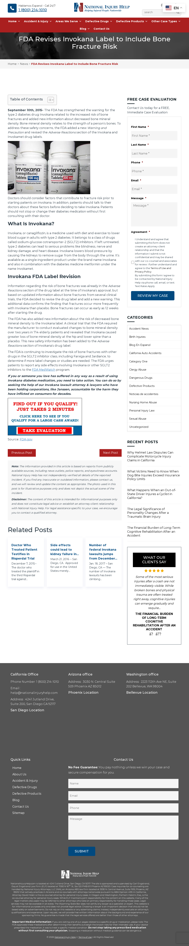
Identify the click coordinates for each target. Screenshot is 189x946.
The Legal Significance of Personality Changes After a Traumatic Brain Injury (148, 513)
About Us (19, 770)
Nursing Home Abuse (143, 402)
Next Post (110, 452)
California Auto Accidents (145, 353)
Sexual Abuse (137, 418)
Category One (138, 361)
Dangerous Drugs (140, 377)
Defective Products (130, 21)
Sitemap (18, 809)
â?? (158, 630)
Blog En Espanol (139, 345)
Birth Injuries (137, 336)
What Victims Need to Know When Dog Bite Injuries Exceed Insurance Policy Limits (153, 475)
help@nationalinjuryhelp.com (34, 689)
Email (136, 180)
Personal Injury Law (141, 410)
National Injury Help (65, 933)
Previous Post (21, 452)
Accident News (139, 328)
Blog (83, 28)
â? (151, 630)
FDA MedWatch (43, 369)
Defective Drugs (97, 21)
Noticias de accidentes (143, 394)
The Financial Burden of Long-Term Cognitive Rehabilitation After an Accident (153, 531)
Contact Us (101, 28)
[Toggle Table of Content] (49, 100)
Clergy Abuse (137, 369)
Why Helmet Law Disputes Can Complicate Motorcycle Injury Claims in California (150, 456)
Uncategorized (138, 427)
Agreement (140, 232)
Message (138, 198)
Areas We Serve (67, 21)
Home (12, 21)
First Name (140, 127)
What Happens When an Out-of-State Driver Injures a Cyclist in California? (151, 494)
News (24, 64)
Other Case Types (164, 21)
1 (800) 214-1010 (32, 10)
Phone (137, 162)
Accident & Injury (36, 21)
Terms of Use (85, 933)
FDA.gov (26, 439)
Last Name (140, 144)
